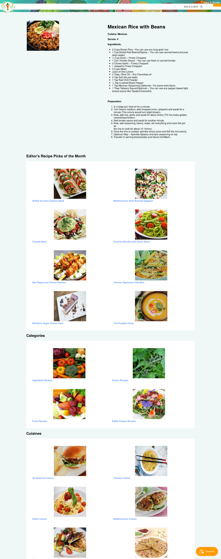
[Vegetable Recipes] (70, 170)
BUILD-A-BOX (191, 6)
